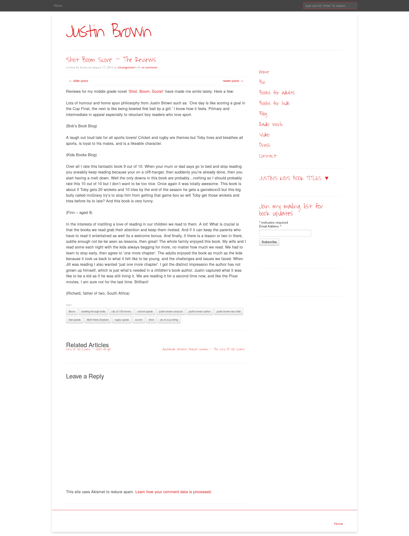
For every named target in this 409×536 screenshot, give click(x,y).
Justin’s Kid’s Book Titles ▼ (294, 178)
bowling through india (93, 311)
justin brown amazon (171, 311)
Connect (267, 156)
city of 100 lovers (121, 311)
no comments (149, 67)
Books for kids (274, 103)
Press (264, 145)
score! (138, 319)
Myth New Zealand (97, 319)
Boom (72, 311)
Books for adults (277, 92)
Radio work (271, 124)
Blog (263, 114)
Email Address (270, 226)
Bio (262, 82)
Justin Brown (108, 31)
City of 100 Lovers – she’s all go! (88, 349)
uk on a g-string (169, 319)
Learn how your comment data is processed (173, 491)
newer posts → (233, 80)
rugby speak (122, 319)
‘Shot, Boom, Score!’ (146, 91)
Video (264, 135)
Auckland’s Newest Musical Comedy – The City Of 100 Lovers (204, 349)
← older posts (78, 80)
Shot (151, 319)
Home (58, 5)
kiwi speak (75, 319)
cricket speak (145, 311)
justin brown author (200, 311)
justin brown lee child (228, 311)
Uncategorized (125, 67)
